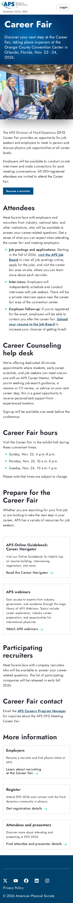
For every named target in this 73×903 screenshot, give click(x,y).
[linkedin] (36, 880)
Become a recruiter (18, 191)
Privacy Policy (13, 887)
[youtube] (15, 880)
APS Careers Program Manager (42, 711)
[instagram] (47, 880)
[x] (5, 880)
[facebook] (26, 880)
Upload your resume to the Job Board (38, 322)
